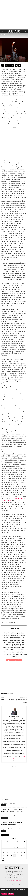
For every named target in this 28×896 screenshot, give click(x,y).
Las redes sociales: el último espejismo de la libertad (21, 701)
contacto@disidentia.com (17, 880)
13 (14, 850)
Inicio (2, 34)
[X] (6, 65)
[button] (2, 31)
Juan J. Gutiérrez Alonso (11, 811)
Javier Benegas (12, 817)
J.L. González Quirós (14, 716)
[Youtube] (19, 884)
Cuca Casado (9, 830)
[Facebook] (2, 65)
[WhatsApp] (9, 65)
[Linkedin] (12, 65)
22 (21, 852)
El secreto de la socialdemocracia (11, 816)
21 (17, 852)
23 (24, 852)
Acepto (4, 893)
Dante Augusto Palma (12, 824)
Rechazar (11, 893)
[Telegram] (19, 65)
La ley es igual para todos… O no (11, 809)
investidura (10, 693)
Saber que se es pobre (8, 803)
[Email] (16, 65)
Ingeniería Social (5, 817)
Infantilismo (4, 824)
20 (14, 852)
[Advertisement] (14, 15)
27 (14, 855)
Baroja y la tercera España (7, 699)
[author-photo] (14, 714)
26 (11, 855)
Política (5, 34)
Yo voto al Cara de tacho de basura (12, 822)
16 (24, 850)
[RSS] (12, 884)
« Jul (2, 860)
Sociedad (3, 805)
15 (21, 850)
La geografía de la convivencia (10, 829)
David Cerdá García (10, 805)
